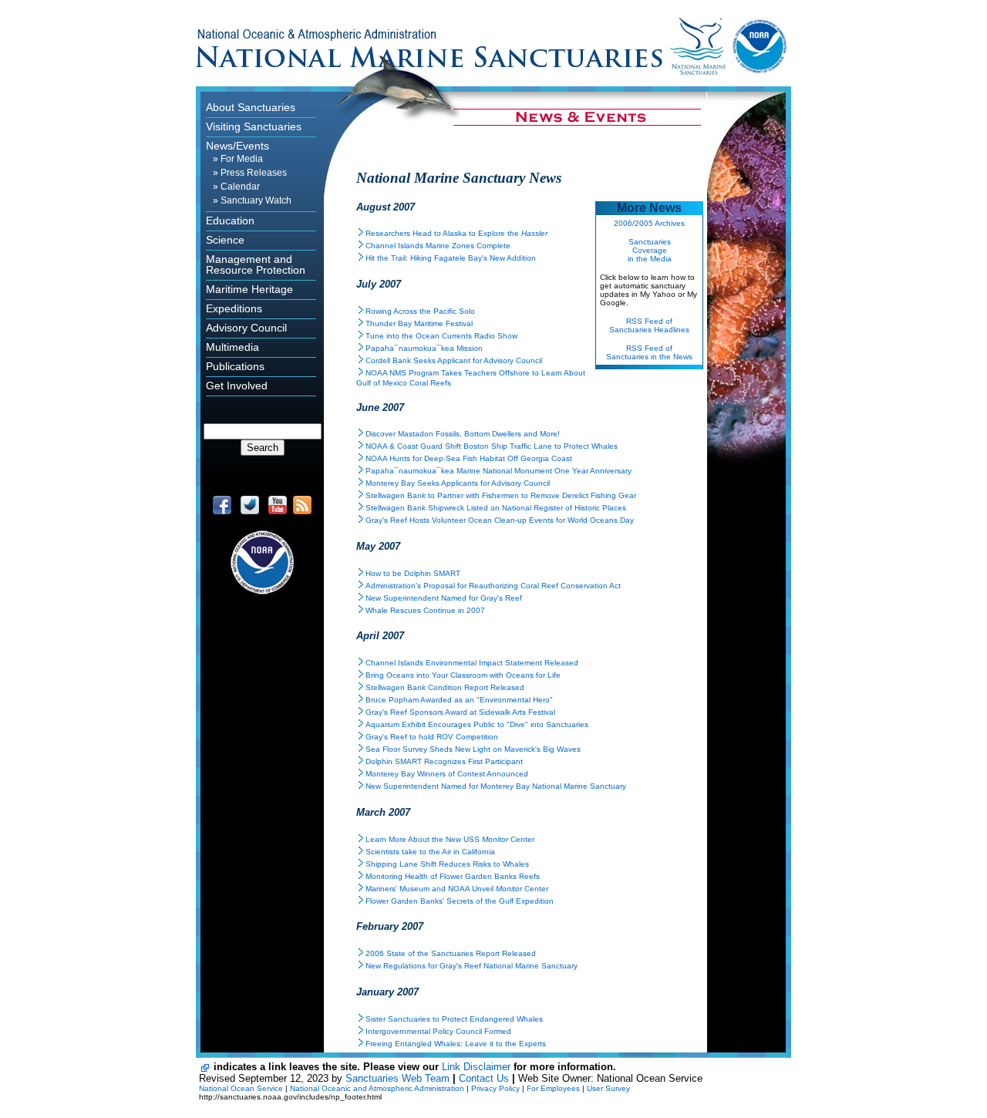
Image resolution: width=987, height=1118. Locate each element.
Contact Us (484, 1078)
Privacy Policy (495, 1088)
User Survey (608, 1088)
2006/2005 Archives (649, 223)
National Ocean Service (241, 1088)
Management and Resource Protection (255, 264)
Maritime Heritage (249, 289)
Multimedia (232, 347)
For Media (242, 158)
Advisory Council (246, 328)
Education (230, 220)
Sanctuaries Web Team (397, 1078)
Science (225, 240)
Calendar (240, 186)
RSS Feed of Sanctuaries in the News (649, 352)
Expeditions (234, 308)
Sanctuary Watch (256, 200)
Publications (235, 366)
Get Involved (237, 385)
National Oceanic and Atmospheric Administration (377, 1088)
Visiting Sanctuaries (253, 126)
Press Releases (254, 172)
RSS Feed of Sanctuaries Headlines (649, 325)
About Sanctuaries (250, 107)
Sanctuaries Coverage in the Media (650, 250)
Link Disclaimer (476, 1067)
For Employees (553, 1088)
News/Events (237, 146)
